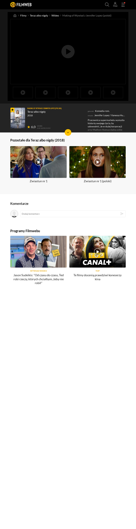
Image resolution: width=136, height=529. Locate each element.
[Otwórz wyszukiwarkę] (107, 4)
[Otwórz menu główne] (123, 4)
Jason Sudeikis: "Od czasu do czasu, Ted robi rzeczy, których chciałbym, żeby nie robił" (38, 279)
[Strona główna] (15, 15)
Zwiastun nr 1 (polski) (97, 181)
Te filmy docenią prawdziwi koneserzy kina (97, 277)
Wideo (55, 15)
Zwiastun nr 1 (38, 181)
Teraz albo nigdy (39, 15)
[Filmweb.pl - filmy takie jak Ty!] (21, 4)
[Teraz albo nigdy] (17, 118)
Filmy (23, 15)
